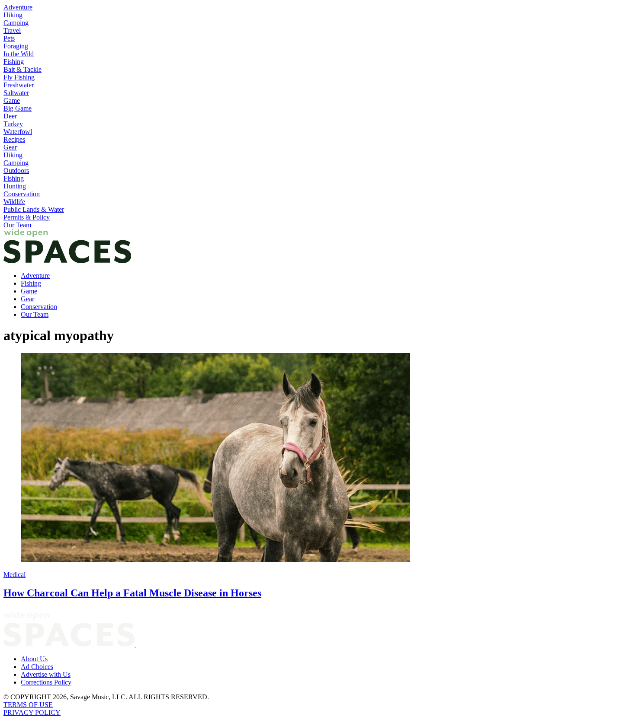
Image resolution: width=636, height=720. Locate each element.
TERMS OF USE (28, 704)
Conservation (21, 194)
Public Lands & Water (33, 209)
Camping (16, 22)
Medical (14, 574)
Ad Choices (37, 666)
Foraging (15, 46)
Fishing (13, 61)
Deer (10, 116)
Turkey (13, 123)
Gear (10, 147)
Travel (12, 30)
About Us (34, 659)
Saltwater (16, 92)
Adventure (17, 7)
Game (11, 100)
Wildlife (14, 201)
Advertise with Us (46, 674)
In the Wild (18, 53)
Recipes (14, 139)
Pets (9, 38)
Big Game (17, 108)
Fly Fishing (19, 77)
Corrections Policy (46, 682)
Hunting (14, 186)
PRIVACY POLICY (32, 712)
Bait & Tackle (22, 69)
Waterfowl (17, 131)
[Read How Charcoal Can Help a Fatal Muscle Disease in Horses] (318, 458)
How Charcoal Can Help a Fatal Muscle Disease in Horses (132, 593)
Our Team (17, 225)
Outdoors (16, 170)
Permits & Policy (26, 217)
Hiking (12, 15)
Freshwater (18, 85)
